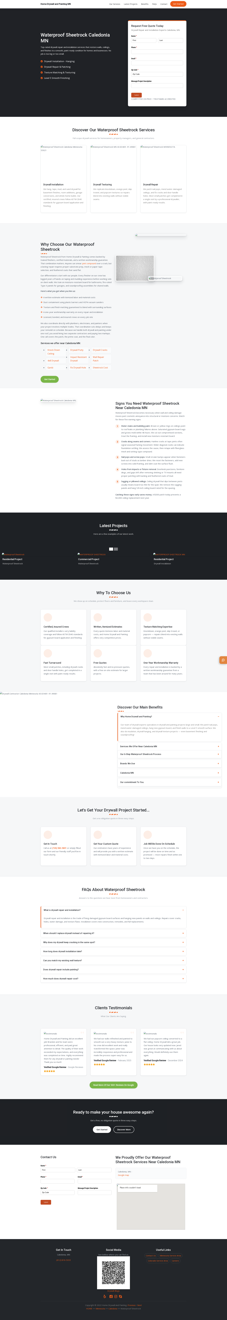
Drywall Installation (53, 184)
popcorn (108, 192)
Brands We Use (127, 763)
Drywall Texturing (102, 184)
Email (137, 58)
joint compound (89, 263)
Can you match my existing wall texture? (62, 960)
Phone (137, 47)
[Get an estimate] (223, 660)
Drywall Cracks (100, 350)
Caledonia (113, 1308)
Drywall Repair (150, 184)
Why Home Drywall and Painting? (136, 716)
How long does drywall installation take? (62, 951)
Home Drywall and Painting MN (56, 4)
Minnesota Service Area (170, 1255)
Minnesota (100, 1308)
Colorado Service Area (158, 1260)
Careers (175, 1260)
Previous (132, 1305)
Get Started (178, 3)
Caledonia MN (127, 773)
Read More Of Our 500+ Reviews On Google (113, 1085)
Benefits (144, 4)
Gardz (50, 367)
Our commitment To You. (132, 782)
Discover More (124, 1129)
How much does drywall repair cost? (60, 978)
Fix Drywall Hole (78, 367)
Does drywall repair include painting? (61, 969)
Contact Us (151, 1255)
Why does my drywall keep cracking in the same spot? (69, 942)
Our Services (114, 4)
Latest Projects (130, 4)
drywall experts (139, 724)
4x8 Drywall (53, 360)
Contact (163, 4)
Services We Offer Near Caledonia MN (138, 746)
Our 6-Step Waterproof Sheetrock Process (140, 754)
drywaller (175, 199)
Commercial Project (88, 559)
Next (139, 1305)
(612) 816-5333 (63, 1260)
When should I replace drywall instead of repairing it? (68, 933)
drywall (54, 47)
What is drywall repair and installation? (62, 910)
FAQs (154, 4)
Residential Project (12, 559)
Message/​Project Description (141, 81)
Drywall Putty (76, 350)
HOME (89, 1308)
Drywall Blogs (113, 1290)
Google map (123, 1175)
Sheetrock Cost (100, 367)
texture (166, 731)
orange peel (121, 189)
